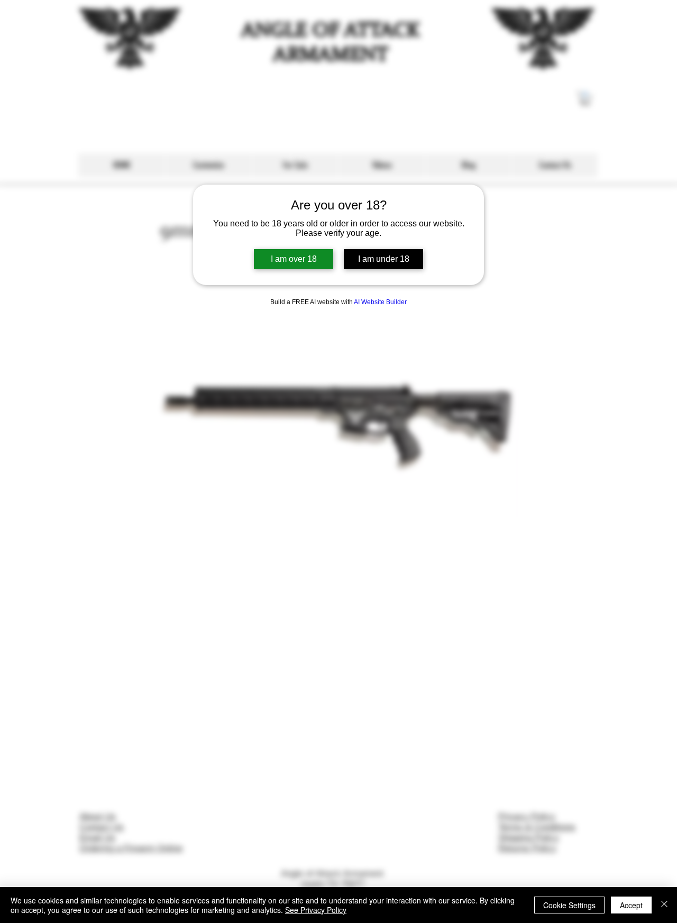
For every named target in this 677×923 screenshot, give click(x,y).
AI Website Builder (380, 302)
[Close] (664, 905)
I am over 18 (294, 258)
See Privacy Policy (315, 909)
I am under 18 (383, 258)
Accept (631, 905)
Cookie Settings (569, 905)
